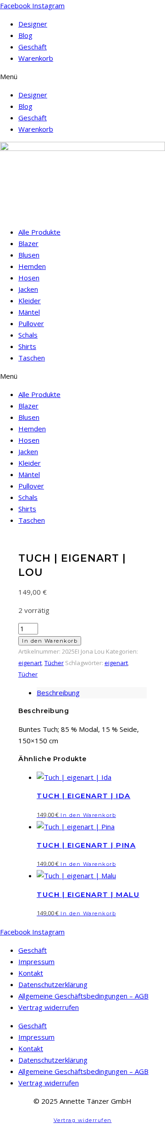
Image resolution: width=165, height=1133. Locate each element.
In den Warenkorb (49, 641)
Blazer (28, 243)
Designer (32, 23)
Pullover (31, 323)
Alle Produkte (39, 231)
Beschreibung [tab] (58, 692)
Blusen (28, 254)
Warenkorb (35, 58)
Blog (25, 35)
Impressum (36, 961)
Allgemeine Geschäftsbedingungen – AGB (83, 995)
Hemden (32, 266)
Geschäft (32, 46)
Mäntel (29, 312)
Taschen (31, 357)
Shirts (27, 346)
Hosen (28, 277)
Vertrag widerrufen (48, 1007)
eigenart (30, 663)
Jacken (28, 289)
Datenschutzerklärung (53, 984)
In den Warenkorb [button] (88, 815)
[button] (82, 76)
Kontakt (30, 972)
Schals (28, 334)
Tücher (54, 663)
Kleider (29, 300)
